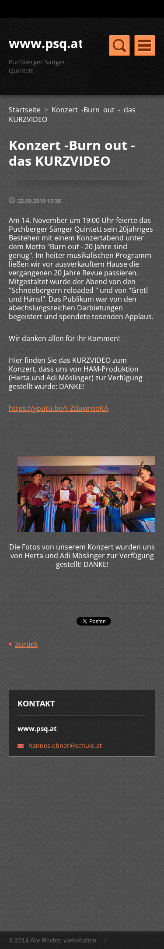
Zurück (26, 644)
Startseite (25, 110)
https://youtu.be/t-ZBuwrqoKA (58, 408)
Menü (144, 45)
